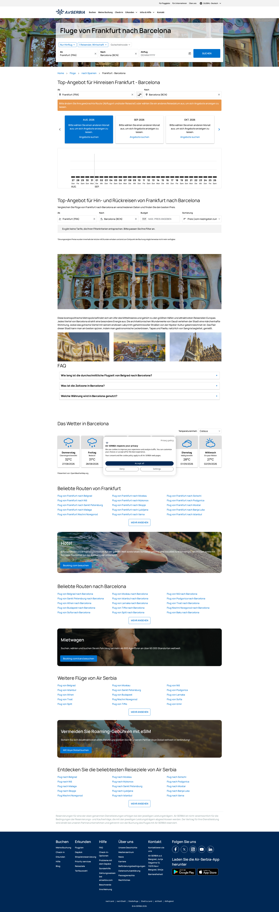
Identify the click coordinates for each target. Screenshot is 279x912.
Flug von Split (65, 704)
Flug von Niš (173, 685)
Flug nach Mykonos (122, 781)
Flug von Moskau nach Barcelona (130, 593)
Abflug (144, 51)
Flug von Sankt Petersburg (126, 690)
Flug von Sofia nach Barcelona (74, 612)
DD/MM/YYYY (148, 55)
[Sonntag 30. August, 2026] (87, 177)
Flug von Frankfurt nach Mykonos (130, 500)
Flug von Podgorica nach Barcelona (186, 598)
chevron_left (60, 129)
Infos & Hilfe (147, 12)
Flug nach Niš (65, 781)
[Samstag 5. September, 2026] (115, 177)
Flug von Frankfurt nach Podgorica (185, 500)
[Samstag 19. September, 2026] (182, 177)
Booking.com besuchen (76, 565)
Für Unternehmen (179, 3)
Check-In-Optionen (104, 854)
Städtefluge (133, 901)
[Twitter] (184, 849)
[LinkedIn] (210, 849)
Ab (61, 51)
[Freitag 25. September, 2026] (210, 177)
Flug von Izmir (174, 704)
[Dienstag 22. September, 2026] (196, 177)
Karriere (122, 861)
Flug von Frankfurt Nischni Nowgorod (78, 514)
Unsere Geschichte (127, 847)
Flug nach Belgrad (67, 777)
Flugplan (79, 847)
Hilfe (58, 861)
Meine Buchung (105, 12)
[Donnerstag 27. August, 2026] (73, 177)
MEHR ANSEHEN (139, 522)
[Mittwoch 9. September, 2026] (134, 177)
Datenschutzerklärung (129, 870)
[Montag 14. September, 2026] (158, 177)
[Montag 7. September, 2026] (125, 177)
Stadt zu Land (146, 901)
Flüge (73, 73)
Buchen (92, 12)
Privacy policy (167, 440)
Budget (144, 212)
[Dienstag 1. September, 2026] (97, 177)
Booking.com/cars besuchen (78, 658)
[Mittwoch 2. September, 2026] (101, 177)
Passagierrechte (126, 875)
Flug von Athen (66, 694)
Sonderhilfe (105, 868)
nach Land (110, 901)
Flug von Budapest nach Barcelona (76, 607)
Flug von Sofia (174, 699)
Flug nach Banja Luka (178, 790)
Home (61, 73)
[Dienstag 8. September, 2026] (130, 177)
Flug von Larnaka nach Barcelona (130, 603)
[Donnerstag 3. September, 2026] (106, 177)
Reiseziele (80, 866)
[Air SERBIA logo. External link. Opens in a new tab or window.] (107, 442)
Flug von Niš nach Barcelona (182, 593)
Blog (58, 866)
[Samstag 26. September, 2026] (215, 177)
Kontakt (160, 12)
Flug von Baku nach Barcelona (183, 612)
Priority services (83, 861)
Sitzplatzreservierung (85, 856)
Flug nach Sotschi (176, 777)
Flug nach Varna (175, 795)
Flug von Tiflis (119, 704)
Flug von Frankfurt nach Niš (72, 500)
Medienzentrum (126, 852)
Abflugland (169, 901)
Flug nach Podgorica (178, 781)
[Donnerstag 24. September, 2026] (205, 177)
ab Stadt (158, 901)
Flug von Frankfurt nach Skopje (129, 505)
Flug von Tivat (65, 699)
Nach (102, 51)
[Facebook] (175, 849)
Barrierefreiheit (155, 874)
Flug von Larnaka (176, 694)
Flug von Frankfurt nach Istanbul (184, 514)
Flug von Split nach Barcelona (128, 612)
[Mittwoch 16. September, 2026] (167, 177)
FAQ (101, 847)
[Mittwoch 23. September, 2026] (200, 177)
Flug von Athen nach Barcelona (74, 603)
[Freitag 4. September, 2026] (111, 177)
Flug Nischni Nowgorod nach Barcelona (188, 607)
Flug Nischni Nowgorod (124, 699)
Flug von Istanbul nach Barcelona (130, 598)
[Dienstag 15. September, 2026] (163, 177)
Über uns (192, 3)
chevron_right (219, 129)
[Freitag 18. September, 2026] (177, 177)
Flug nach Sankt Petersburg (127, 786)
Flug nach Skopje (67, 790)
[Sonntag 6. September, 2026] (120, 177)
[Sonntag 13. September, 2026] (153, 177)
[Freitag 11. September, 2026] (144, 177)
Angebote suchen (89, 137)
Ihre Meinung (105, 889)
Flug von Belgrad (67, 685)
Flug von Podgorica (177, 690)
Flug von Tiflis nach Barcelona (128, 607)
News (121, 856)
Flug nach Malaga (67, 786)
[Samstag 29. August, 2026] (82, 177)
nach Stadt (121, 901)
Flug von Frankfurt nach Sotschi (184, 495)
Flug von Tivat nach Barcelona (183, 603)
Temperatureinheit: (188, 431)
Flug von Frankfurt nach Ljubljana (130, 509)
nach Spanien (89, 73)
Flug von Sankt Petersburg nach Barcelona (81, 598)
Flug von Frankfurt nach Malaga (75, 509)
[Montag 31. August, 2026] (92, 177)
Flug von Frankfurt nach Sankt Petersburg (80, 505)
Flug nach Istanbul (122, 795)
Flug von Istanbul (67, 690)
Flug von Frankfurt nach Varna (128, 514)
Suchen (206, 53)
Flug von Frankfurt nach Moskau (129, 495)
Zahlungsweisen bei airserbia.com (107, 876)
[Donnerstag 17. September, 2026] (172, 177)
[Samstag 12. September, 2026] (149, 177)
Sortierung (187, 212)
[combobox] (77, 55)
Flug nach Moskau (122, 777)
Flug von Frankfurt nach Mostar (184, 505)
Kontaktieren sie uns (156, 849)
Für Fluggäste (164, 3)
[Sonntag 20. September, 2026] (186, 177)
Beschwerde (105, 884)
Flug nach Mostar (176, 786)
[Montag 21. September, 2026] (191, 177)
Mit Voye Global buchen (76, 750)
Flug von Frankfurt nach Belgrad (75, 495)
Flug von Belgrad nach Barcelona (75, 593)
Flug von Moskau (121, 685)
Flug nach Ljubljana (122, 790)
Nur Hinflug (66, 44)
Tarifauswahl (81, 870)
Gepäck (78, 852)
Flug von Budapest (122, 694)
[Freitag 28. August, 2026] (78, 177)
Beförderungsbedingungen (131, 866)
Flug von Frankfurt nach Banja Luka (186, 509)
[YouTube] (201, 849)
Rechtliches (124, 880)
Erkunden (131, 12)
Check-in (119, 12)
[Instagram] (192, 849)
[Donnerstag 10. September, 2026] (139, 177)
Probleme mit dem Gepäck (105, 862)
